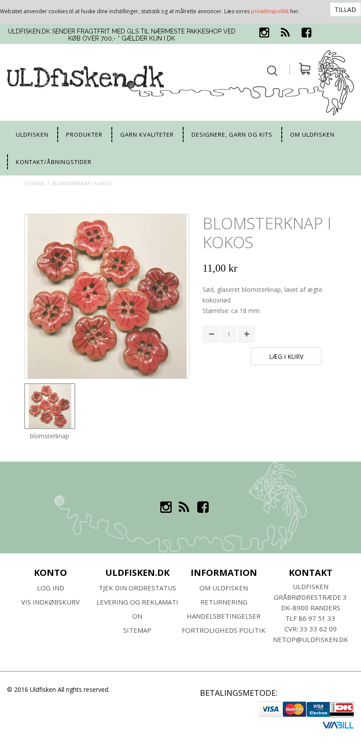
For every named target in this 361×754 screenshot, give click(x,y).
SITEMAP (137, 630)
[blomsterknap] (49, 406)
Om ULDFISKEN (223, 587)
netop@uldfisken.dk (310, 639)
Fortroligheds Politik (223, 630)
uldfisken (32, 134)
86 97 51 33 (316, 618)
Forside (34, 183)
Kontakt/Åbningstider (54, 162)
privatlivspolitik (270, 11)
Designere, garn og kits (232, 134)
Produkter (84, 134)
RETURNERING (223, 601)
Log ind (50, 587)
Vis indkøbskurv (50, 601)
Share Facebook (211, 379)
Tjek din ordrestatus (137, 587)
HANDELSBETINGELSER (224, 616)
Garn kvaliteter (147, 134)
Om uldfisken (312, 134)
